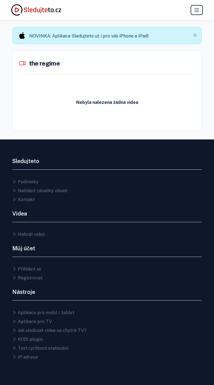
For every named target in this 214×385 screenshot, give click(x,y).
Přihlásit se (29, 269)
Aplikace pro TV (34, 321)
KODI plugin (30, 339)
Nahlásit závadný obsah (42, 190)
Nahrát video (31, 234)
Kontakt (26, 199)
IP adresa (27, 357)
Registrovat (30, 278)
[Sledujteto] (36, 10)
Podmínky (27, 181)
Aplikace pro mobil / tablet (45, 312)
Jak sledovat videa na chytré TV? (52, 330)
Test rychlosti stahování (42, 348)
